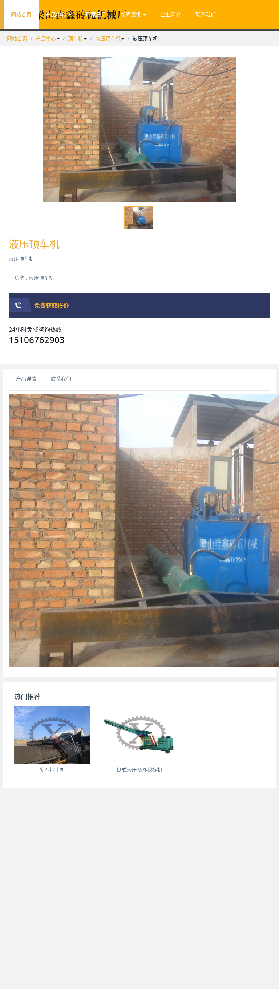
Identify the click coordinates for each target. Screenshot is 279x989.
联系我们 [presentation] (205, 14)
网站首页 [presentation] (21, 14)
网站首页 (17, 38)
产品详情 (26, 378)
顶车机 (75, 38)
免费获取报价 (51, 306)
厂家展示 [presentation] (96, 14)
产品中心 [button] (57, 14)
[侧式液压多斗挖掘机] (139, 735)
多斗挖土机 (52, 769)
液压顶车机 (108, 38)
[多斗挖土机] (52, 735)
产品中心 (46, 38)
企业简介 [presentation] (171, 14)
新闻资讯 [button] (131, 14)
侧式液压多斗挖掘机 (139, 769)
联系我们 (61, 378)
